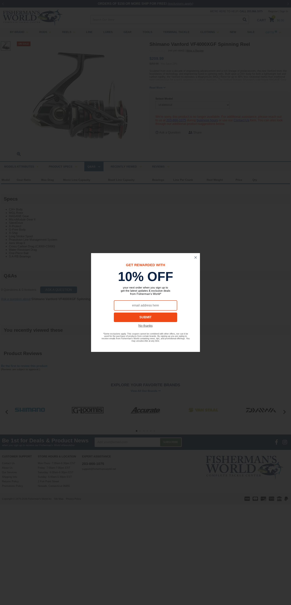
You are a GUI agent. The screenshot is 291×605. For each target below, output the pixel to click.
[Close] (195, 257)
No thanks (145, 325)
